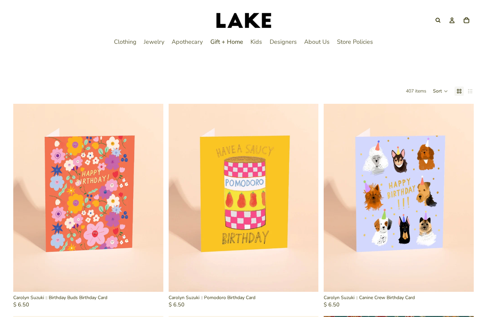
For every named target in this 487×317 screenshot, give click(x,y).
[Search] (438, 20)
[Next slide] (153, 197)
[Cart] (466, 20)
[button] (440, 91)
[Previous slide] (23, 197)
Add (158, 281)
